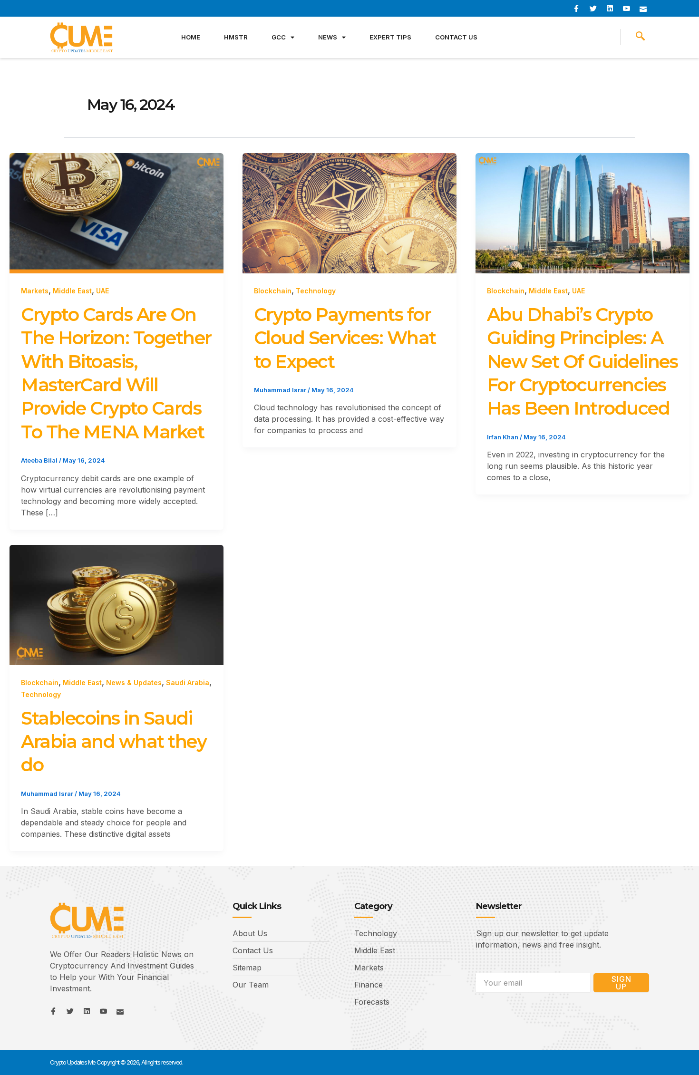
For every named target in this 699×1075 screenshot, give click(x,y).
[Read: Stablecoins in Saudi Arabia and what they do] (116, 604)
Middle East (72, 291)
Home (190, 37)
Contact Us (456, 37)
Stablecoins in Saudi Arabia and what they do (113, 741)
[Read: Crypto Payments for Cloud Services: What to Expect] (349, 212)
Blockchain (272, 291)
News (327, 37)
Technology (316, 291)
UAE (102, 291)
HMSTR (236, 37)
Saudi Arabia (187, 682)
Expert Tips (390, 37)
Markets (35, 291)
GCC (279, 37)
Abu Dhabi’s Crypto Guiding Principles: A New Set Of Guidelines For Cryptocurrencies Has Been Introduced (582, 361)
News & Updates (134, 682)
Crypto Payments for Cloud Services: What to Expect (345, 338)
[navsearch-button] (640, 37)
